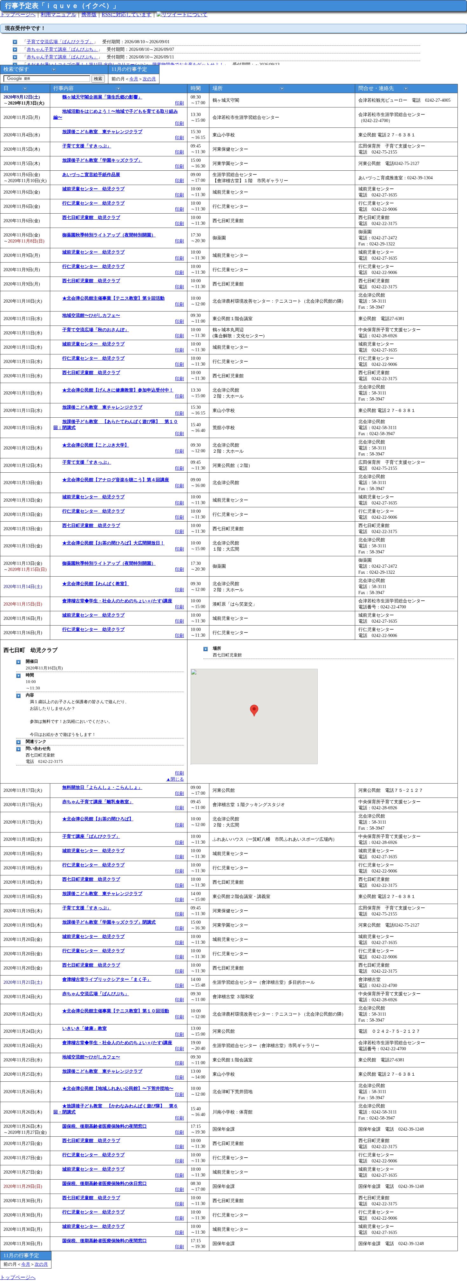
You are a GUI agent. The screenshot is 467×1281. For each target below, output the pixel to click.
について (197, 14)
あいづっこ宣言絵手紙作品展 (91, 174)
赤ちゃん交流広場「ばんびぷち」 (95, 993)
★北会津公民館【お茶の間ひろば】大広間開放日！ (113, 542)
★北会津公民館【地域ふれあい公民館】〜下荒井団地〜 (117, 1088)
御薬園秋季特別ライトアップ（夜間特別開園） (109, 234)
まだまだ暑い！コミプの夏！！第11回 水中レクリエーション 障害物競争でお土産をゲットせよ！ (125, 64)
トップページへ (18, 14)
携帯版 (89, 14)
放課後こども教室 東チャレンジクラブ (102, 131)
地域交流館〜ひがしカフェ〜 (91, 315)
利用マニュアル (58, 14)
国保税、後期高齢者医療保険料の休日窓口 (104, 1183)
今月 (133, 78)
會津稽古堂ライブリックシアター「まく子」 (106, 979)
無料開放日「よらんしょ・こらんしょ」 (102, 787)
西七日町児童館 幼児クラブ (91, 217)
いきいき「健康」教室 (84, 1028)
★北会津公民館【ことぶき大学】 (95, 445)
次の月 (149, 78)
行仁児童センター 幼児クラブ (93, 203)
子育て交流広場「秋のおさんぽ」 (95, 329)
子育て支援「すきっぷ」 (86, 145)
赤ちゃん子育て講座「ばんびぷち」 (62, 49)
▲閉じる (175, 779)
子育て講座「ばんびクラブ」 (91, 836)
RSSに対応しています (127, 14)
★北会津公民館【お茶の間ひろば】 (97, 818)
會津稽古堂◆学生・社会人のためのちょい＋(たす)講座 (117, 600)
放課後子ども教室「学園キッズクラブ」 (102, 160)
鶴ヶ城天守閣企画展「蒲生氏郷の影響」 (102, 96)
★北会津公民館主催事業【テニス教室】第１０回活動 (115, 1010)
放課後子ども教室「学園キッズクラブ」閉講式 (109, 922)
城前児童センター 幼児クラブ (93, 188)
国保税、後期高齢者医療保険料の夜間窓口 (104, 1126)
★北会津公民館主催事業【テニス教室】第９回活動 (113, 298)
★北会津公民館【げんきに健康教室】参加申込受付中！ (117, 390)
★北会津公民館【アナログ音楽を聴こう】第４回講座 (115, 479)
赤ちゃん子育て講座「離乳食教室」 (97, 801)
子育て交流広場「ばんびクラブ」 (60, 41)
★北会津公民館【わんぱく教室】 (95, 583)
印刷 (179, 103)
